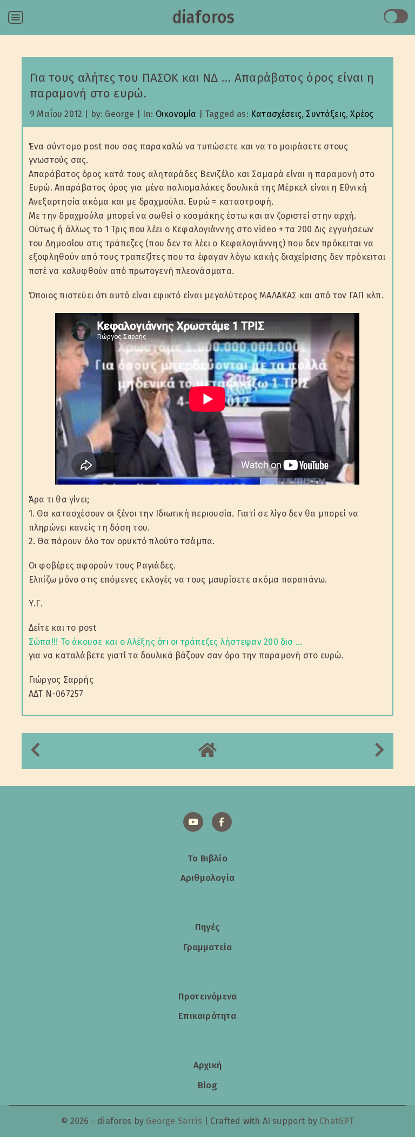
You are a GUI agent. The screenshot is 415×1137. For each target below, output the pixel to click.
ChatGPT (336, 1121)
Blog (207, 1085)
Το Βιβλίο (207, 858)
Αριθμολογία (207, 877)
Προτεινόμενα (207, 996)
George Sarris (174, 1121)
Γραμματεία (207, 947)
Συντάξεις (326, 114)
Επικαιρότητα (207, 1015)
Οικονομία (176, 114)
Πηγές (207, 927)
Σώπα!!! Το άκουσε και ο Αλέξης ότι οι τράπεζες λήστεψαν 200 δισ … (166, 642)
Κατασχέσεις (276, 114)
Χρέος (361, 114)
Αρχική (207, 1065)
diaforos (203, 17)
